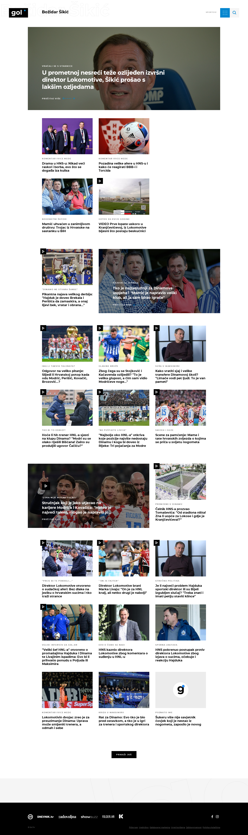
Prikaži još (124, 754)
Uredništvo (144, 827)
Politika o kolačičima (211, 827)
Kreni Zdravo (121, 817)
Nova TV (30, 817)
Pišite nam (133, 827)
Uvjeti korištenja (178, 827)
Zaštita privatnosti (194, 827)
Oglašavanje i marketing (160, 827)
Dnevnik (45, 817)
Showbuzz (89, 817)
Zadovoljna (67, 817)
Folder (108, 817)
